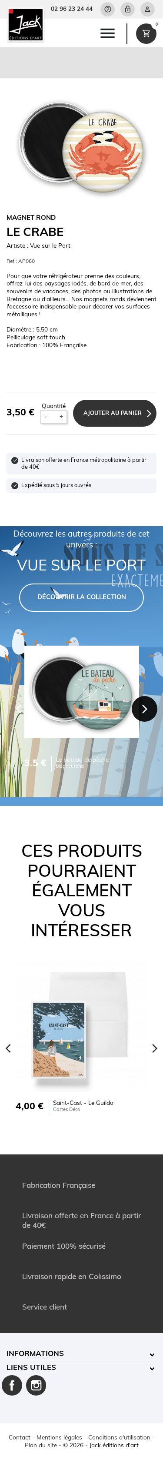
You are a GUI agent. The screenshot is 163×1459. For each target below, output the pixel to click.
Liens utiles (31, 1368)
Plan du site (41, 1446)
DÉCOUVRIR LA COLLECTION (81, 597)
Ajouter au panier (112, 413)
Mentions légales (59, 1438)
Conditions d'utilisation (119, 1438)
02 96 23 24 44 (72, 9)
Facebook (12, 1385)
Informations (35, 1354)
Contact (19, 1438)
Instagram (36, 1385)
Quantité (54, 406)
